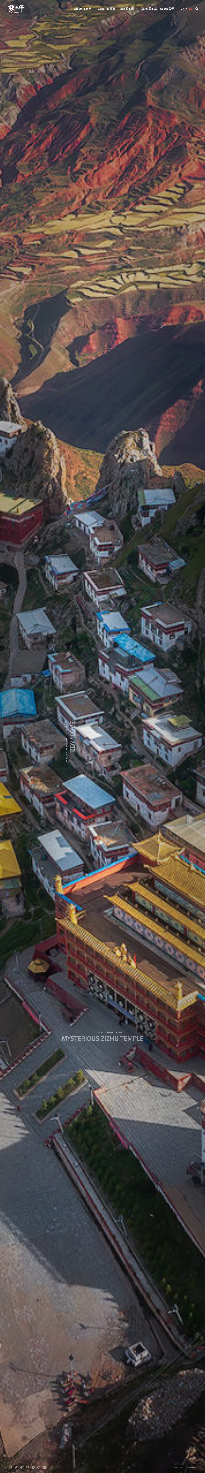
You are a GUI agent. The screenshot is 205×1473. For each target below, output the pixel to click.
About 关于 (167, 9)
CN (182, 9)
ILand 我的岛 (149, 9)
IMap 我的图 (127, 9)
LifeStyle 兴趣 (83, 9)
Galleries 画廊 (107, 9)
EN (190, 9)
